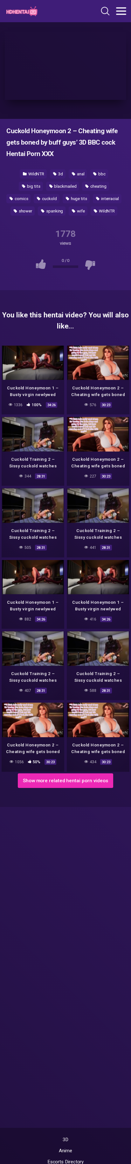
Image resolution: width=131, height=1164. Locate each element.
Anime (65, 1151)
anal (80, 174)
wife (80, 211)
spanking (54, 211)
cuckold (49, 198)
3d (60, 174)
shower (25, 211)
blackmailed (64, 186)
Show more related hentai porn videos (65, 781)
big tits (33, 186)
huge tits (78, 198)
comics (21, 198)
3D (66, 1139)
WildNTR (35, 174)
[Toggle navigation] (121, 11)
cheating (97, 186)
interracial (109, 198)
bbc (101, 174)
